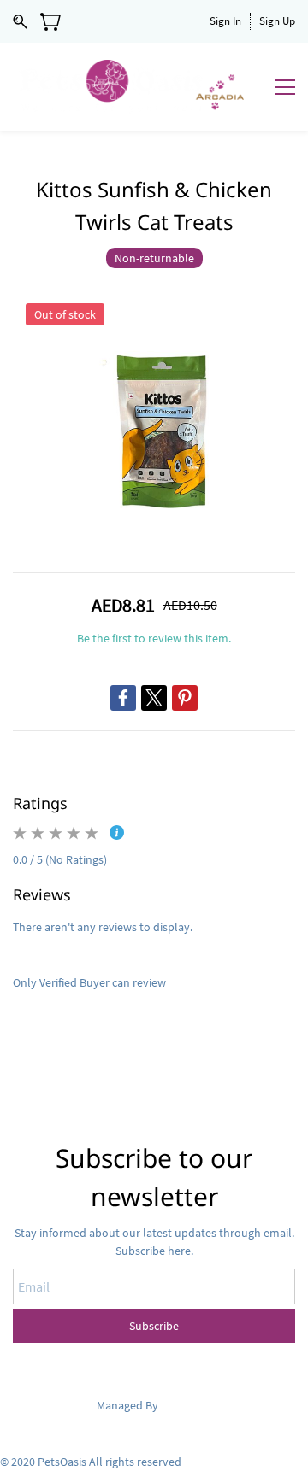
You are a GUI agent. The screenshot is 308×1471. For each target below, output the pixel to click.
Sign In (225, 21)
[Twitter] (154, 698)
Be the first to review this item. (154, 638)
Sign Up (277, 21)
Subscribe (154, 1325)
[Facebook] (123, 698)
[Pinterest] (185, 698)
